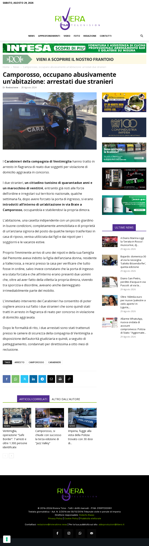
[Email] (51, 379)
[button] (141, 36)
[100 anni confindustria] (124, 127)
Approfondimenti (49, 35)
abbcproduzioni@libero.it (111, 524)
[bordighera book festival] (124, 102)
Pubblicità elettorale (90, 518)
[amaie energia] (124, 152)
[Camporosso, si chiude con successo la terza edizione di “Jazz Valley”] (49, 417)
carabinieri (54, 362)
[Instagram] (68, 533)
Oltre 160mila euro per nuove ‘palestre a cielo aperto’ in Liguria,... (133, 302)
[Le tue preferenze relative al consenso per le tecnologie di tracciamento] (6, 539)
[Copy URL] (69, 379)
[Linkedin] (33, 379)
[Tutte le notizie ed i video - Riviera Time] (74, 491)
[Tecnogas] (124, 205)
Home (6, 67)
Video (67, 35)
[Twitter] (24, 379)
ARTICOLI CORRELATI (33, 399)
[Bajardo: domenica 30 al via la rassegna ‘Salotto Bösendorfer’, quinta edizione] (110, 260)
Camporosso (36, 362)
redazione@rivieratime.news (52, 524)
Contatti (106, 35)
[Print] (60, 379)
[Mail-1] (91, 533)
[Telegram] (42, 379)
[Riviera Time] (74, 18)
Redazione (89, 35)
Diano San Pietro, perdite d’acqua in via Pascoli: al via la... (133, 282)
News (31, 35)
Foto (77, 35)
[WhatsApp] (15, 379)
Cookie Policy (71, 518)
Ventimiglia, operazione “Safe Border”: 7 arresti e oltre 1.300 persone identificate (15, 439)
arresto (19, 362)
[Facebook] (6, 379)
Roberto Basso (86, 515)
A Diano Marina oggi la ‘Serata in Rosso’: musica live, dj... (132, 241)
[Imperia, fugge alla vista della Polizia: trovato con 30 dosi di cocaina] (82, 417)
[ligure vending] (124, 179)
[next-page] (11, 455)
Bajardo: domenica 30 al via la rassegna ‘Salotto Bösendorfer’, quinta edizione (133, 262)
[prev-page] (5, 455)
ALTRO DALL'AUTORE (66, 399)
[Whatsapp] (80, 533)
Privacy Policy (55, 518)
